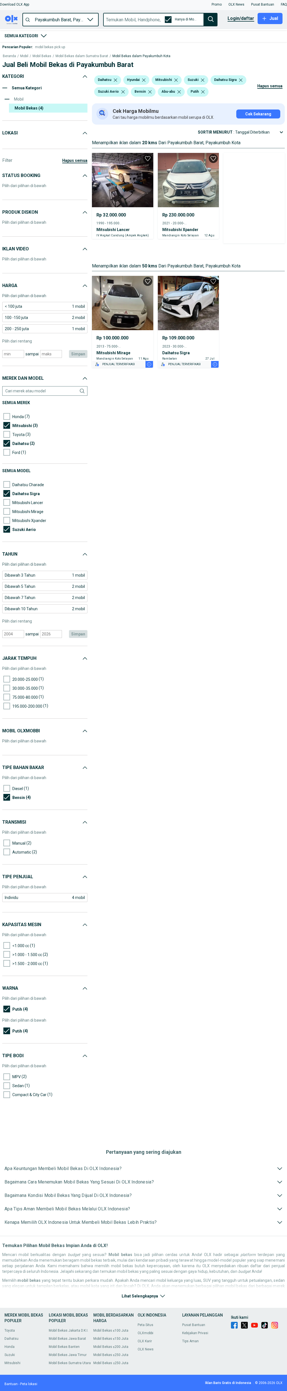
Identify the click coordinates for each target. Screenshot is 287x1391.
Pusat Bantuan (193, 1325)
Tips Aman (190, 1341)
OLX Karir (145, 1341)
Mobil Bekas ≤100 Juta (110, 1330)
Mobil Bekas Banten (64, 1347)
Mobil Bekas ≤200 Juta (110, 1347)
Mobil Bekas (42, 56)
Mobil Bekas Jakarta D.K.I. (68, 1330)
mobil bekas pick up (50, 47)
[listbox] (115, 80)
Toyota (9, 1330)
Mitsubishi (12, 1363)
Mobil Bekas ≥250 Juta (110, 1363)
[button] (14, 4)
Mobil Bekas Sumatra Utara (70, 1363)
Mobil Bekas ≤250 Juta (110, 1355)
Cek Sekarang (258, 114)
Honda (9, 1347)
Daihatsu (11, 1339)
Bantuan (11, 1384)
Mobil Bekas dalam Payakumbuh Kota (141, 56)
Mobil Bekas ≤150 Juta (110, 1339)
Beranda (9, 56)
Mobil (24, 56)
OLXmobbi (145, 1333)
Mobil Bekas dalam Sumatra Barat (81, 56)
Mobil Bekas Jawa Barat (67, 1339)
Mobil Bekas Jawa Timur (68, 1355)
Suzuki (9, 1355)
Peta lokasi (28, 1384)
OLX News (146, 1349)
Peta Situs (145, 1325)
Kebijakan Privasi (195, 1333)
